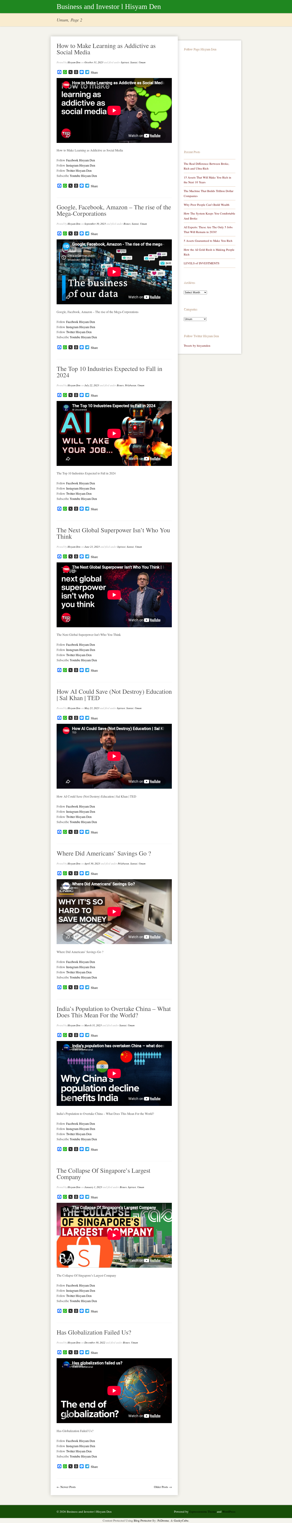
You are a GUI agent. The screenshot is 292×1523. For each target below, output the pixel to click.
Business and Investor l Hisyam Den (109, 7)
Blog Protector (143, 1520)
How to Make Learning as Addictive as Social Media (106, 48)
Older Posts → (163, 1487)
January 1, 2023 (93, 1187)
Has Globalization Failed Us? (94, 1332)
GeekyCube (181, 1520)
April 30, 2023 (92, 863)
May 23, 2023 (91, 708)
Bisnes (127, 223)
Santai (133, 62)
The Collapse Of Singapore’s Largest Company (103, 1173)
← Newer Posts (66, 1487)
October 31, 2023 (93, 62)
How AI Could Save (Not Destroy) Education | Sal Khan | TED (114, 694)
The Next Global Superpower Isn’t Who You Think (113, 533)
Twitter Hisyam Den (79, 170)
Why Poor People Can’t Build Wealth (206, 205)
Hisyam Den (74, 62)
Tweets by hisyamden (197, 345)
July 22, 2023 (91, 385)
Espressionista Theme (202, 1511)
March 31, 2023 (93, 1025)
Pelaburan (130, 385)
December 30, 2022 (94, 1342)
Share (94, 72)
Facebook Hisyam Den (80, 160)
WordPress (228, 1511)
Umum (142, 62)
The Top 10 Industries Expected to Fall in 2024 (109, 371)
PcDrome (163, 1520)
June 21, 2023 (92, 546)
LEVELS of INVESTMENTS (201, 263)
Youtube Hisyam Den (83, 176)
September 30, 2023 (95, 223)
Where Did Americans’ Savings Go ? (104, 853)
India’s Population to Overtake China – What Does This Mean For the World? (114, 1011)
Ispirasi (125, 62)
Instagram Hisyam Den (80, 165)
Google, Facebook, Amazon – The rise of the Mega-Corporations (114, 210)
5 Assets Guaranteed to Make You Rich (208, 241)
